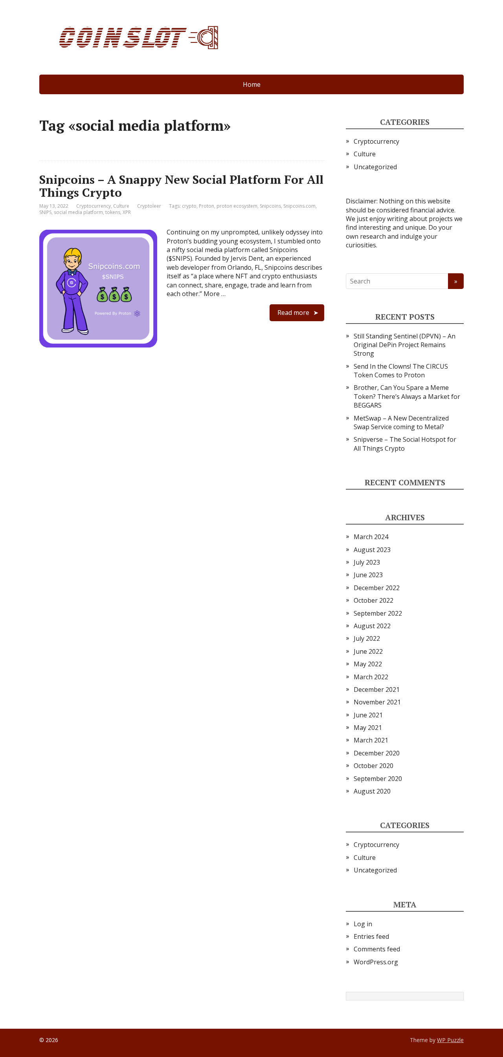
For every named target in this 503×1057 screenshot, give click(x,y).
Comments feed (377, 949)
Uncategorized (375, 167)
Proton (206, 206)
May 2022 (368, 664)
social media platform (78, 212)
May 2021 (368, 727)
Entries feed (371, 936)
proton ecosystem (237, 206)
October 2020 (373, 765)
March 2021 (371, 740)
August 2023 (372, 549)
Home (252, 84)
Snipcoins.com (299, 206)
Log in (363, 924)
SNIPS (45, 212)
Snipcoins (270, 206)
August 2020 (372, 791)
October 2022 (373, 600)
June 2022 (368, 651)
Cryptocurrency (93, 206)
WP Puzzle (450, 1040)
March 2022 (371, 677)
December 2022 (377, 587)
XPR (127, 212)
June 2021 (368, 715)
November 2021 (377, 702)
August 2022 (372, 626)
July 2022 (367, 638)
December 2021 (377, 689)
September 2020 (378, 778)
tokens (112, 212)
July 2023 (367, 562)
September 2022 (378, 613)
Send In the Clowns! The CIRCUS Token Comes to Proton (401, 370)
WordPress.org (376, 962)
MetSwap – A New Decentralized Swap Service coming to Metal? (401, 422)
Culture (121, 206)
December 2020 (377, 753)
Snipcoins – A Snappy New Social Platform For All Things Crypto (181, 186)
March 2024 (371, 536)
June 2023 (368, 575)
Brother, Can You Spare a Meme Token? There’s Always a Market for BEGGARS (407, 396)
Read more (293, 312)
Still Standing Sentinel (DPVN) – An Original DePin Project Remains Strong (404, 345)
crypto (189, 206)
